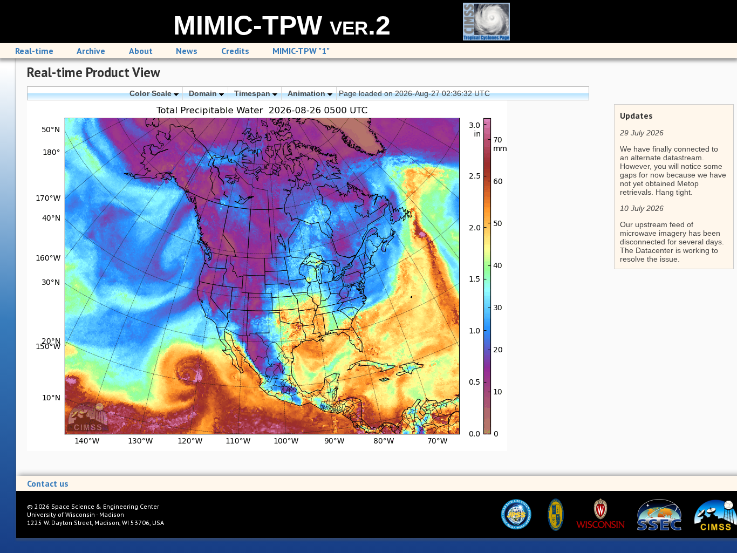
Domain (204, 93)
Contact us (48, 483)
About (141, 50)
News (186, 50)
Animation (307, 93)
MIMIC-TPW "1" (301, 50)
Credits (235, 50)
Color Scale (151, 93)
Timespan (253, 93)
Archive (91, 50)
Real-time (34, 50)
